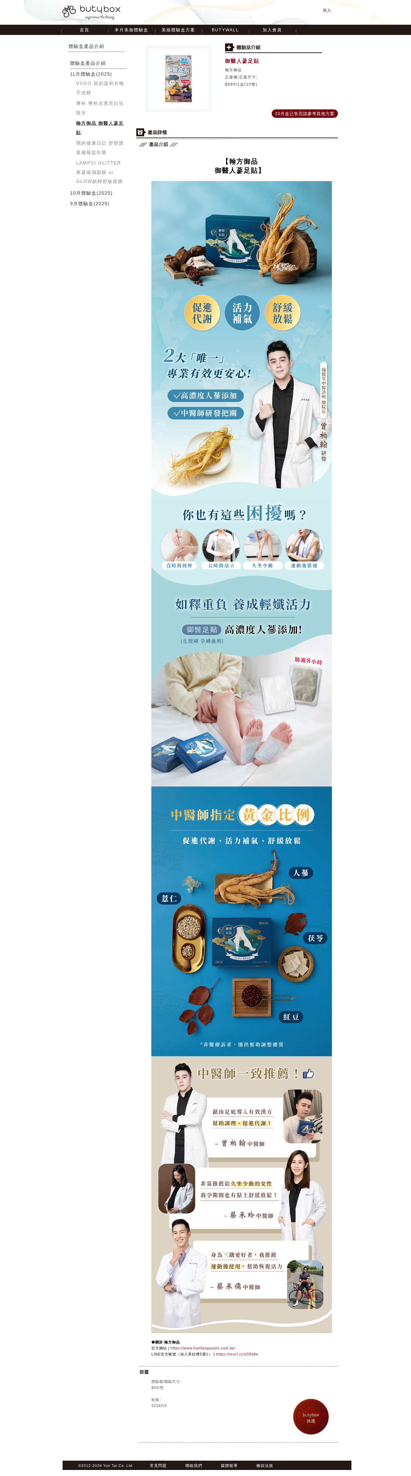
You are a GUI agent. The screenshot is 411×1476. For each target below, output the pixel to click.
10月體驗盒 (83, 193)
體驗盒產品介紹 (86, 46)
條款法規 (264, 1465)
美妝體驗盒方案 (178, 29)
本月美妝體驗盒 (131, 29)
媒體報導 (229, 1465)
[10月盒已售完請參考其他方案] (305, 109)
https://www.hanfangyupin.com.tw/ (203, 1348)
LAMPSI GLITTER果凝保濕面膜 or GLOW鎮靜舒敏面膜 (99, 172)
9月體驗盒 (82, 203)
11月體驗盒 (83, 74)
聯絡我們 (193, 1465)
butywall (225, 29)
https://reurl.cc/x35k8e (237, 1354)
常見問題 (158, 1465)
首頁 (84, 29)
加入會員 (272, 29)
